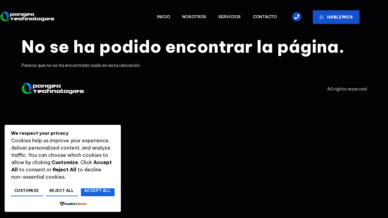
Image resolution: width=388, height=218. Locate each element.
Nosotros (194, 16)
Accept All (97, 190)
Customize (26, 190)
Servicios (229, 16)
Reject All (61, 190)
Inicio (163, 16)
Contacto (265, 16)
